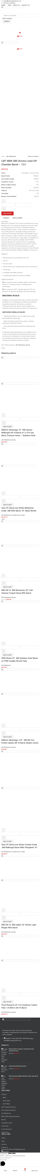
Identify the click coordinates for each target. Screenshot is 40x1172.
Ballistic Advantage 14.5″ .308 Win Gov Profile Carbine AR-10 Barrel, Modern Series (19, 741)
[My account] (20, 25)
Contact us (4, 1147)
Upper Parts (5, 1132)
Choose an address (9, 3)
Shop (3, 1141)
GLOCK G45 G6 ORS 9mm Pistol (17, 1066)
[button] (20, 1163)
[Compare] (3, 411)
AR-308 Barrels (11, 156)
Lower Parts (5, 1126)
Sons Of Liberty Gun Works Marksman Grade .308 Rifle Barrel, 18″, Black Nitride (18, 509)
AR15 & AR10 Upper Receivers (10, 1116)
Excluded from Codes (18, 515)
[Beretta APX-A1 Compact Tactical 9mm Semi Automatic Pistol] (4, 1055)
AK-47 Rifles (6, 1101)
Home (3, 156)
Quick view (8, 411)
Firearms (4, 1094)
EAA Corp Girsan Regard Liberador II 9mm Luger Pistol (23, 1076)
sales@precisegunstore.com (12, 1)
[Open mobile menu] (20, 40)
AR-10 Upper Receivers (8, 1107)
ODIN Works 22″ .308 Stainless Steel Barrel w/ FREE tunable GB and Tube (19, 659)
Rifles (4, 1097)
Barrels (28, 345)
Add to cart (7, 213)
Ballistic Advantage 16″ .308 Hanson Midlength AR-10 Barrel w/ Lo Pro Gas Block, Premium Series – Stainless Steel (18, 433)
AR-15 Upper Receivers (8, 1110)
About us (4, 1144)
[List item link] (20, 1040)
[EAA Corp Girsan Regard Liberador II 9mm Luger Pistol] (4, 1082)
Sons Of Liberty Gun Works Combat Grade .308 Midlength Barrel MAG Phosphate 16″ (19, 846)
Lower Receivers (6, 1129)
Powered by (4, 1153)
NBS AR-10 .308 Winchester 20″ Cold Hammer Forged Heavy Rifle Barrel (17, 591)
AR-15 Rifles (6, 1104)
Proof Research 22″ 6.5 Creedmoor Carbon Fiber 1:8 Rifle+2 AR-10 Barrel (19, 1006)
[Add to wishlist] (13, 411)
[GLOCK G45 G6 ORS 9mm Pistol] (4, 1068)
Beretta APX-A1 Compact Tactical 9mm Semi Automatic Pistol (21, 1050)
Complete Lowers (6, 1123)
